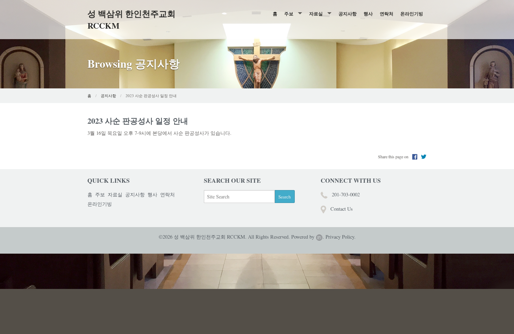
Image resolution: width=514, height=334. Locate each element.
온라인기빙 (411, 13)
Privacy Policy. (341, 236)
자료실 (316, 13)
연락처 (386, 13)
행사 (368, 13)
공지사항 (347, 13)
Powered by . (307, 236)
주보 (288, 13)
